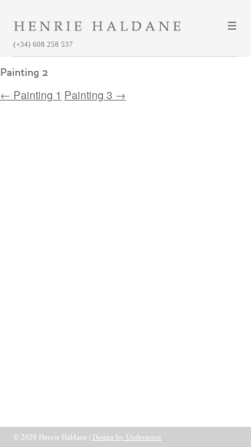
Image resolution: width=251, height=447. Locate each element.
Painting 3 (95, 95)
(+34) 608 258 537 (43, 44)
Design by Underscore (126, 437)
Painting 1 (31, 95)
